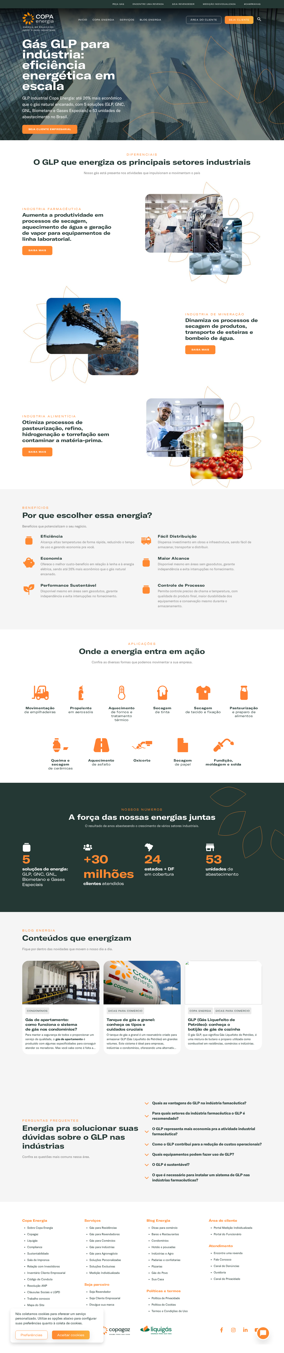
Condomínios (160, 1240)
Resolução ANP (37, 1286)
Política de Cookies (164, 1304)
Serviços (127, 19)
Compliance (34, 1247)
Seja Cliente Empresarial (104, 1298)
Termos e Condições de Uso (170, 1311)
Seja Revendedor (100, 1292)
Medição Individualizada (104, 1273)
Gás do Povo (160, 1273)
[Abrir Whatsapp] (262, 1334)
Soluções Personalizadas (105, 1260)
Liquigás (32, 1240)
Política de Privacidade (166, 1298)
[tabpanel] (142, 72)
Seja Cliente (239, 19)
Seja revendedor (183, 4)
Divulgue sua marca (101, 1304)
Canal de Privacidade (227, 1279)
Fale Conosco (222, 1259)
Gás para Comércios (102, 1240)
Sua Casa (158, 1279)
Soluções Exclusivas (102, 1266)
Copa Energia (103, 19)
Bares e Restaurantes (165, 1234)
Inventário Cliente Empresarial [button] (46, 1273)
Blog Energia (150, 19)
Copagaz (32, 1234)
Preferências (31, 1335)
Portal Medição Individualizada (233, 1228)
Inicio (82, 19)
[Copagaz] (114, 1330)
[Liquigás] (156, 1330)
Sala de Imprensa (38, 1260)
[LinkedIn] (245, 1330)
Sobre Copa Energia (40, 1228)
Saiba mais (37, 250)
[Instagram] (233, 1330)
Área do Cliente (203, 19)
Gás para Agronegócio (103, 1253)
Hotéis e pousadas (163, 1247)
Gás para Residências (103, 1228)
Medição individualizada (219, 4)
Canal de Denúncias (226, 1266)
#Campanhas (252, 4)
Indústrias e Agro (163, 1253)
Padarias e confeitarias (166, 1260)
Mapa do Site (35, 1305)
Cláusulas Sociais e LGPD (43, 1292)
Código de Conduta (39, 1279)
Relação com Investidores (43, 1266)
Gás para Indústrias (102, 1247)
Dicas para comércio (165, 1228)
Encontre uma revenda (148, 4)
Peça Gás (118, 4)
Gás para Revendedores (104, 1234)
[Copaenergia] (37, 19)
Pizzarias (157, 1266)
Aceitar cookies (70, 1335)
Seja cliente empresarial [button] (49, 129)
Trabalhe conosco (38, 1298)
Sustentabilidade (38, 1253)
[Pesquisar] (259, 20)
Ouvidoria (220, 1272)
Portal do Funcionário (227, 1234)
